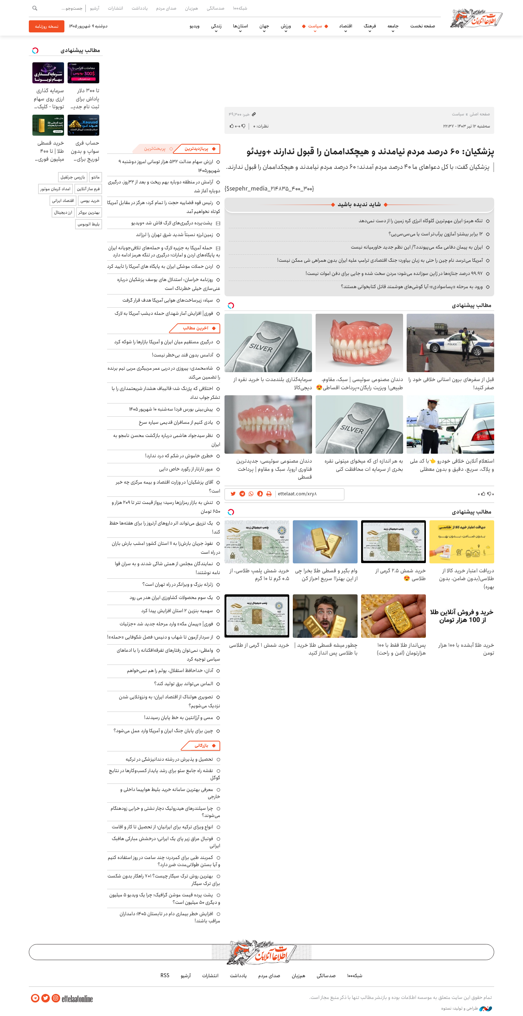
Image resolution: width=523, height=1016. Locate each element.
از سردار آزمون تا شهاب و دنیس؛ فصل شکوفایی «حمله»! (160, 637)
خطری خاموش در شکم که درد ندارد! (179, 456)
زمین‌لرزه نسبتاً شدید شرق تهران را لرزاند (174, 235)
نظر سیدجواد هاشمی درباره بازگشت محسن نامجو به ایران (166, 440)
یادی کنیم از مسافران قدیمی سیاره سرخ (176, 422)
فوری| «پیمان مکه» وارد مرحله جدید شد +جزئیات (166, 624)
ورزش (286, 26)
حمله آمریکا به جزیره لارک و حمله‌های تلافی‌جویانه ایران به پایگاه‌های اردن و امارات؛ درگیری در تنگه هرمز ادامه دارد (164, 251)
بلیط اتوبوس (89, 224)
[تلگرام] (35, 998)
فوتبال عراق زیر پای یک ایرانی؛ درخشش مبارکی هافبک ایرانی (166, 842)
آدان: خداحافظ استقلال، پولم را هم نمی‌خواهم (170, 670)
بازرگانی (201, 745)
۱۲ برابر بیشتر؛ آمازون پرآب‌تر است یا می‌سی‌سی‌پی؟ (436, 234)
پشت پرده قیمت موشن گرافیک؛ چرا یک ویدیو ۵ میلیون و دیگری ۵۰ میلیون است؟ (164, 898)
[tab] (200, 149)
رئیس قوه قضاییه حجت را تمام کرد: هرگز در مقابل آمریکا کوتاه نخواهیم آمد (163, 207)
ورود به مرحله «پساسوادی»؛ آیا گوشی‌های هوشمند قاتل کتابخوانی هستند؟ (412, 287)
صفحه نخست (422, 26)
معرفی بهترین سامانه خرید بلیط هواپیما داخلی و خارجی (170, 793)
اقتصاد (345, 26)
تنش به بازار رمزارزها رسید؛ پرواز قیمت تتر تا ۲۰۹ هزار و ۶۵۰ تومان (166, 507)
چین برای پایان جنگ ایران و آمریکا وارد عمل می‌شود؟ (163, 731)
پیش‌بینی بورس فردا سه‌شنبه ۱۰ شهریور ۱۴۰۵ (171, 409)
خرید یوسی (90, 200)
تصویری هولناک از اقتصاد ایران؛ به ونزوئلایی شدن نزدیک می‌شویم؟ (169, 701)
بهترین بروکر (89, 212)
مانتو (95, 177)
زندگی (216, 26)
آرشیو (94, 8)
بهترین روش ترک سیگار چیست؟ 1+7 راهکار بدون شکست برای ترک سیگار (163, 879)
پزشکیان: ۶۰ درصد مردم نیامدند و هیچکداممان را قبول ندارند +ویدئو (370, 151)
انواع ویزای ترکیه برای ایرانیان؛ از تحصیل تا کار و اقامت (162, 827)
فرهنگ (370, 26)
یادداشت (140, 8)
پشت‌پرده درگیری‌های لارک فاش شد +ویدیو (171, 223)
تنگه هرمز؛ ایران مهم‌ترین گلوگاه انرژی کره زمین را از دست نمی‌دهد (421, 221)
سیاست (315, 26)
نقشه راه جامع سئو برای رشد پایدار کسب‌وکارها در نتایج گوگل (164, 774)
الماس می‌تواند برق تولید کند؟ (183, 684)
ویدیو (195, 26)
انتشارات (115, 8)
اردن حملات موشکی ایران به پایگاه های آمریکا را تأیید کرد (160, 266)
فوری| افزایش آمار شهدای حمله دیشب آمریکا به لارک (164, 313)
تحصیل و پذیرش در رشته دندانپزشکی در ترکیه (169, 759)
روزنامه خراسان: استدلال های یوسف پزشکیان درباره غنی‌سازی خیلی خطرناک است (168, 284)
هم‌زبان (191, 8)
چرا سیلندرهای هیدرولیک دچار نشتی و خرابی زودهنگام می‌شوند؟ (165, 811)
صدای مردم (166, 8)
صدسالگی (215, 8)
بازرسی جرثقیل (72, 177)
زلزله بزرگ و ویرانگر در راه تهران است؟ (177, 584)
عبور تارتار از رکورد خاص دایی (186, 469)
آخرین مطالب (195, 328)
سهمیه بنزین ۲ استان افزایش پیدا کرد (177, 611)
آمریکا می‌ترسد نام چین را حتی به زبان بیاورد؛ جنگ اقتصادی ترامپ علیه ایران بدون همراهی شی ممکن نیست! (380, 260)
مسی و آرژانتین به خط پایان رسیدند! (178, 717)
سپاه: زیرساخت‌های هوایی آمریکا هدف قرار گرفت (167, 300)
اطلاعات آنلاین (476, 18)
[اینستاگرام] (56, 998)
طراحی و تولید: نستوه (460, 1008)
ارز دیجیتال (63, 212)
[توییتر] (45, 998)
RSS (164, 976)
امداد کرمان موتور (55, 189)
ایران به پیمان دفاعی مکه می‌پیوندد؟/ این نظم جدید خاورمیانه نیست (417, 247)
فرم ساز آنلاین (88, 189)
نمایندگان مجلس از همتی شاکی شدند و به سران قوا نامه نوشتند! (167, 568)
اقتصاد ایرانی (63, 200)
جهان (264, 26)
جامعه (393, 26)
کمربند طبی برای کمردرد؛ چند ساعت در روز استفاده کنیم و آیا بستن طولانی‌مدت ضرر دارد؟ (164, 861)
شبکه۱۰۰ (240, 8)
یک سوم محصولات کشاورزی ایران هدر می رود (171, 597)
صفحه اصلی (480, 114)
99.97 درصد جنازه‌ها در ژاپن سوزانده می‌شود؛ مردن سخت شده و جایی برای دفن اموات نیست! (394, 273)
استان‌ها (240, 26)
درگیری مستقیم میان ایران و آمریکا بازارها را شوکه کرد (163, 342)
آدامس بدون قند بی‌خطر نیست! (182, 355)
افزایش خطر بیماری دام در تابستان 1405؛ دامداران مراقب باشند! (170, 917)
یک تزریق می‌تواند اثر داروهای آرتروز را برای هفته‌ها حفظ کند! (164, 527)
